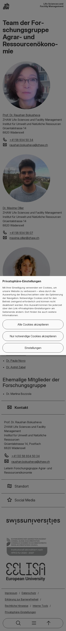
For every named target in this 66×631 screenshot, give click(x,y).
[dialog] (33, 315)
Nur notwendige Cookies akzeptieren (33, 336)
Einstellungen (33, 348)
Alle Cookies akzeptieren (33, 324)
